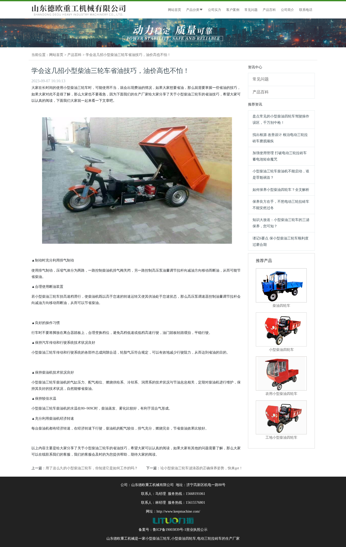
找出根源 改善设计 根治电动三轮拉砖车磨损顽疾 (280, 138)
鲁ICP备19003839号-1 (169, 530)
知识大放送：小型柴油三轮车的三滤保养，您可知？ (281, 223)
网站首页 (174, 10)
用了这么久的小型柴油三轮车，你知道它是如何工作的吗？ (92, 468)
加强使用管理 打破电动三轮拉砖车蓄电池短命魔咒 (280, 156)
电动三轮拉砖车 (209, 538)
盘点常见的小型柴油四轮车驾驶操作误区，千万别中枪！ (281, 119)
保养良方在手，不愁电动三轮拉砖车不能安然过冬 (281, 205)
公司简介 (287, 10)
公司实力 (214, 10)
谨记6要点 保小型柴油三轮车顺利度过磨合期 (281, 241)
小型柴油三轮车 (157, 538)
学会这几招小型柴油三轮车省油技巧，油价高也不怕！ (128, 55)
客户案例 (232, 10)
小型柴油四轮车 (183, 538)
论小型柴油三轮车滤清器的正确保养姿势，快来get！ (201, 468)
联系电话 (305, 10)
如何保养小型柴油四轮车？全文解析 (281, 190)
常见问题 (251, 10)
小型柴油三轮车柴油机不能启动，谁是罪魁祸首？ (281, 174)
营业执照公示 (196, 530)
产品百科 (269, 10)
